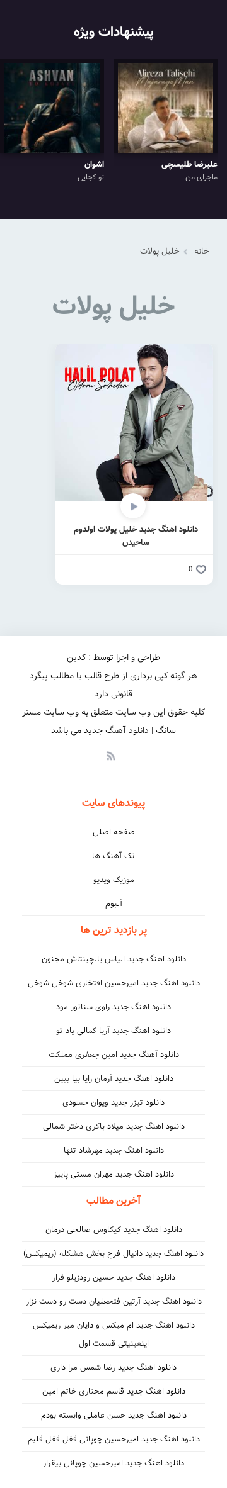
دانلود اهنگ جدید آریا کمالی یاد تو (113, 1031)
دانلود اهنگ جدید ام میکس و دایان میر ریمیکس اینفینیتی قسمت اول (114, 1334)
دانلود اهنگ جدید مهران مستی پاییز (114, 1174)
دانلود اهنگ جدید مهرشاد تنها (114, 1150)
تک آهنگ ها (113, 856)
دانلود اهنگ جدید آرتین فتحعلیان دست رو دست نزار (114, 1301)
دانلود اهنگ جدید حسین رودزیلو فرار (113, 1277)
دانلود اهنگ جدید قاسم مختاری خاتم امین (113, 1391)
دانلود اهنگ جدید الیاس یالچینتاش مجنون (114, 959)
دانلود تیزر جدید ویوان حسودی (113, 1102)
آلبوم (113, 903)
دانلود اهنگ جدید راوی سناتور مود (113, 1007)
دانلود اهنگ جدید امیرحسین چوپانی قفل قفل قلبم (114, 1439)
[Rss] (110, 755)
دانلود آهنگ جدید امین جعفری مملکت (114, 1054)
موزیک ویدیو (113, 880)
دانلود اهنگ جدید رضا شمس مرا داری (113, 1367)
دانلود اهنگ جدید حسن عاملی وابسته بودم (114, 1415)
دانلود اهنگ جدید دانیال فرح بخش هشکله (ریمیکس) (113, 1253)
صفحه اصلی (114, 832)
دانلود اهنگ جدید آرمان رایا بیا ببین (113, 1078)
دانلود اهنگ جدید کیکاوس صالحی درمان (113, 1229)
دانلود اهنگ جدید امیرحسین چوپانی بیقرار (113, 1463)
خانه (201, 251)
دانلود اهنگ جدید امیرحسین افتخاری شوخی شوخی (114, 983)
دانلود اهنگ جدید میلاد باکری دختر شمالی (114, 1126)
